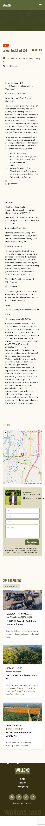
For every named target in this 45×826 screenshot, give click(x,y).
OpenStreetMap (37, 483)
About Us (22, 783)
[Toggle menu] (40, 5)
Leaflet (28, 483)
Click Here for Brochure (16, 93)
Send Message (32, 542)
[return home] (7, 5)
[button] (22, 454)
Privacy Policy (9, 550)
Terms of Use (32, 548)
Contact (22, 779)
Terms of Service (28, 552)
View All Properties (11, 586)
